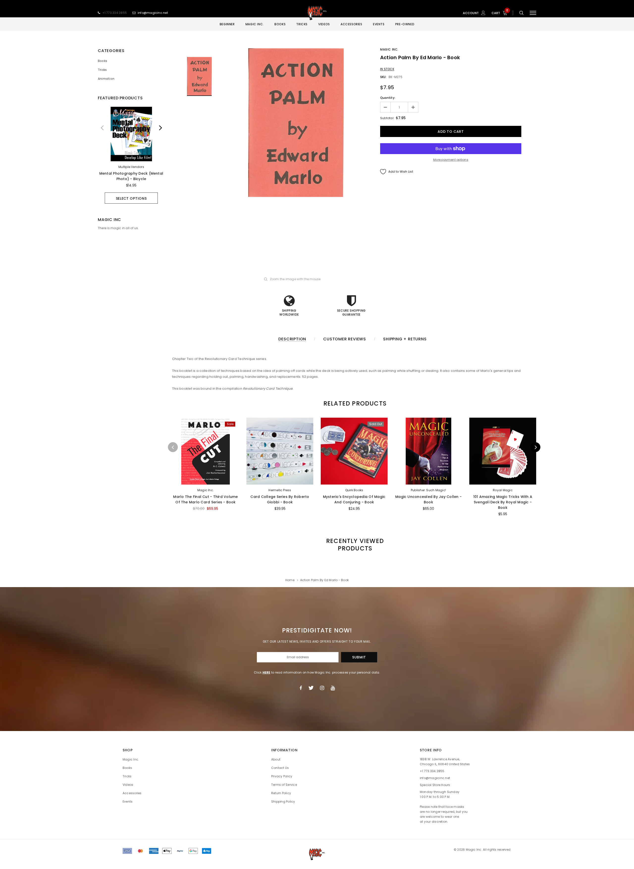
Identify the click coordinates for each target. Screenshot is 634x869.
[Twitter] (311, 688)
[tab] (354, 403)
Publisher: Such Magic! (428, 490)
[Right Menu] (533, 13)
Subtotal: (387, 118)
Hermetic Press (279, 490)
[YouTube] (333, 688)
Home (289, 580)
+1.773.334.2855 (114, 13)
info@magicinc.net (153, 13)
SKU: (383, 77)
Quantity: (387, 98)
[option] (131, 155)
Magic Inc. (389, 49)
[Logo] (317, 12)
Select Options (131, 198)
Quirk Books (354, 490)
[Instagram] (322, 688)
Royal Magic (503, 490)
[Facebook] (300, 688)
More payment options (450, 160)
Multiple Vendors (131, 167)
